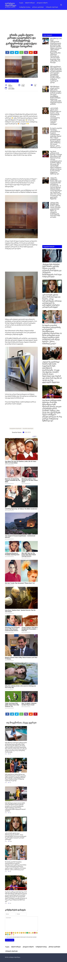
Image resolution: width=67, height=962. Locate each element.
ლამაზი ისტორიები (28, 428)
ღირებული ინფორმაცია (10, 4)
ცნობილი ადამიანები (38, 7)
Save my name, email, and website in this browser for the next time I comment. (22, 937)
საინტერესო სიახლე (24, 7)
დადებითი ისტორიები (16, 428)
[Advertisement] (33, 23)
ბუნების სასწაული (30, 2)
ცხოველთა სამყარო (42, 2)
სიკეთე (21, 2)
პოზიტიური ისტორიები (52, 7)
